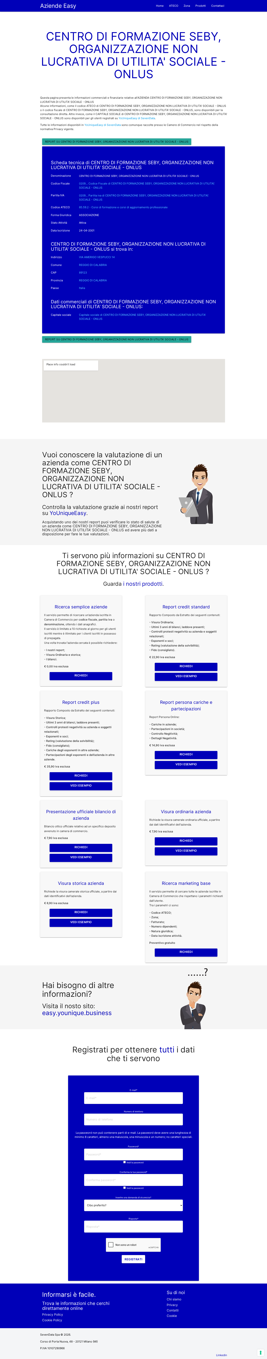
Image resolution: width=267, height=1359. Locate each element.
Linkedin (221, 1355)
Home (160, 5)
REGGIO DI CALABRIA (93, 265)
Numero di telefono (133, 1111)
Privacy (172, 1305)
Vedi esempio (186, 676)
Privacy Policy (52, 1314)
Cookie (172, 1316)
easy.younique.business (77, 1013)
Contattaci (217, 5)
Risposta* (133, 1218)
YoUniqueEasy (68, 513)
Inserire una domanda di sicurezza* (133, 1197)
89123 (83, 272)
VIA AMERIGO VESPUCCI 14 (97, 257)
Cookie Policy (52, 1320)
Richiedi (80, 675)
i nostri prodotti (142, 583)
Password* (133, 1146)
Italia (82, 288)
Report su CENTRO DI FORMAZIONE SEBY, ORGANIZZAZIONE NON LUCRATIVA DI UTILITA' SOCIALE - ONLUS (117, 141)
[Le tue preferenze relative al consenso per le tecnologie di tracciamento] (260, 1352)
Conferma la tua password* (133, 1172)
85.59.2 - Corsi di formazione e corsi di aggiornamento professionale (123, 207)
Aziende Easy (58, 5)
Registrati (133, 1259)
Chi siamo (174, 1299)
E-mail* (133, 1090)
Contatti (173, 1310)
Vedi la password (134, 1162)
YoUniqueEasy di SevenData (137, 118)
